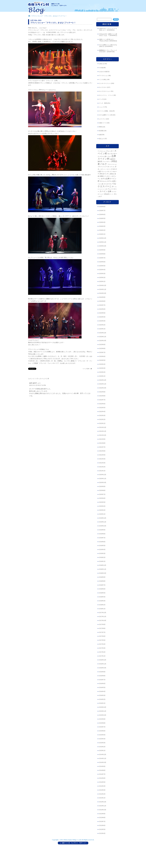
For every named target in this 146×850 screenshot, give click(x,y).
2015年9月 (102, 719)
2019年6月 (102, 541)
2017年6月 (102, 636)
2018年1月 (102, 608)
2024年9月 (102, 297)
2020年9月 (102, 486)
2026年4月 (102, 222)
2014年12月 (102, 754)
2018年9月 (102, 577)
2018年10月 (102, 573)
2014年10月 (102, 762)
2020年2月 (102, 510)
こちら (47, 349)
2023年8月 (102, 348)
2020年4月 (102, 506)
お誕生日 (112, 159)
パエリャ (108, 169)
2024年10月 (102, 293)
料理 (100, 126)
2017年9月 (102, 624)
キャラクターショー (105, 91)
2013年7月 (102, 821)
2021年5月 (102, 455)
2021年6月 (102, 451)
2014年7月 (102, 774)
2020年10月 (102, 482)
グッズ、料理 (103, 103)
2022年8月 (102, 395)
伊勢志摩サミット (108, 194)
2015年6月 (102, 731)
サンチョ (107, 174)
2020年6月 (102, 498)
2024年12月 (102, 285)
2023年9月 (102, 344)
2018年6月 (102, 589)
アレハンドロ (105, 171)
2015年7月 (102, 727)
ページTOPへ (86, 369)
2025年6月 (102, 261)
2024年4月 (102, 317)
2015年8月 (102, 723)
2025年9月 (102, 250)
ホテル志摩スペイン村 (105, 115)
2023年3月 (102, 368)
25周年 (102, 176)
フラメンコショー (112, 164)
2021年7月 (102, 447)
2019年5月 (102, 545)
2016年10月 (102, 667)
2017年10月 (102, 620)
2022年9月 (102, 392)
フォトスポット (107, 161)
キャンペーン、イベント (106, 95)
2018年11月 (102, 569)
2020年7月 (102, 494)
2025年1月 (102, 281)
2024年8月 (102, 301)
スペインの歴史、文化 (105, 111)
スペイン (103, 191)
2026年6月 (102, 214)
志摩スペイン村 (107, 157)
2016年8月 (102, 675)
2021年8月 (102, 443)
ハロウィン (103, 169)
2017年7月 (102, 632)
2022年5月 (102, 407)
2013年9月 (102, 813)
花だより (101, 138)
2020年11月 (102, 478)
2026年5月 (102, 218)
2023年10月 (102, 340)
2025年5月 (102, 265)
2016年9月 (102, 671)
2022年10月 (102, 388)
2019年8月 (102, 533)
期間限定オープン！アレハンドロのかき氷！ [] (108, 51)
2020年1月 (102, 514)
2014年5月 (102, 782)
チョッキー (110, 151)
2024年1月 (102, 328)
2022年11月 (102, 384)
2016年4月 (102, 691)
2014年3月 (102, 790)
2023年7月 (102, 352)
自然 (100, 134)
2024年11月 (102, 289)
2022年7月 (102, 399)
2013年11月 (102, 805)
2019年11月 (102, 522)
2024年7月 (102, 305)
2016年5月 (102, 687)
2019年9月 (102, 529)
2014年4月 (102, 786)
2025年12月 (102, 238)
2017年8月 (102, 628)
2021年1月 (102, 470)
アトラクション (103, 75)
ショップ (101, 107)
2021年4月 (102, 459)
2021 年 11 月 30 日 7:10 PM (37, 385)
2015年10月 (102, 715)
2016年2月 (102, 699)
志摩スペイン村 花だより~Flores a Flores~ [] (108, 40)
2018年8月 (102, 581)
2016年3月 (102, 695)
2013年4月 (102, 833)
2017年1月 (102, 656)
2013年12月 (102, 801)
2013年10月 (102, 809)
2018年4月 (102, 596)
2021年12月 (102, 427)
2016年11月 (102, 664)
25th (101, 174)
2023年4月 (102, 364)
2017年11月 (102, 616)
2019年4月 (102, 549)
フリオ (107, 166)
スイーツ (101, 189)
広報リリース (103, 123)
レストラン (102, 119)
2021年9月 (102, 439)
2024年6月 (102, 309)
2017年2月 (102, 652)
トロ (105, 189)
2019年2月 (102, 557)
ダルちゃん (103, 181)
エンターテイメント (105, 83)
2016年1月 (102, 703)
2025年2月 (102, 277)
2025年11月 (102, 242)
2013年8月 (102, 817)
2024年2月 (102, 325)
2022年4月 (102, 411)
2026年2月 (102, 230)
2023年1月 (102, 376)
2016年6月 (102, 683)
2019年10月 (102, 526)
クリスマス (107, 184)
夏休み (112, 174)
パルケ (103, 164)
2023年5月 (102, 360)
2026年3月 (102, 226)
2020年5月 (102, 502)
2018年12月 (102, 565)
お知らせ (101, 63)
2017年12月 (102, 612)
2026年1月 (102, 234)
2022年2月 (102, 419)
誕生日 (100, 161)
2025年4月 (102, 269)
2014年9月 (102, 766)
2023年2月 (102, 372)
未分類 (101, 130)
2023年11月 (102, 336)
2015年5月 (102, 734)
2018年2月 (102, 604)
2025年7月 (102, 258)
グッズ (101, 99)
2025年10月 (102, 246)
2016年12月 (102, 660)
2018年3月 (102, 600)
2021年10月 (102, 435)
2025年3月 (102, 273)
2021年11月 (102, 431)
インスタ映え (103, 79)
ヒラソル (112, 166)
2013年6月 (102, 825)
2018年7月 (102, 585)
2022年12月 (102, 380)
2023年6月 (102, 356)
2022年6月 (102, 403)
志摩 (109, 191)
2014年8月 (102, 770)
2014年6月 (102, 778)
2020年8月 (102, 490)
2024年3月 (102, 321)
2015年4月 (102, 738)
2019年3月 (102, 553)
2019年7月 (102, 537)
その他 (101, 67)
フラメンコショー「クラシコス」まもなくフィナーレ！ (53, 23)
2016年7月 (102, 679)
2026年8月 (102, 206)
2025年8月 (102, 254)
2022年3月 (102, 415)
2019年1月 (102, 561)
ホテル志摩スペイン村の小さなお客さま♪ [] (108, 45)
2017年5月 (102, 640)
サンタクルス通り (102, 156)
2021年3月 (102, 462)
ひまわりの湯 (103, 71)
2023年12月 (102, 332)
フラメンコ (101, 166)
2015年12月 (102, 707)
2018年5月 (102, 593)
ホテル (109, 181)
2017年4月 (102, 644)
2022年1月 (102, 423)
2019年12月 (102, 518)
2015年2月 (102, 746)
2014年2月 (102, 794)
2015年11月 (102, 711)
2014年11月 (102, 758)
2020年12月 (102, 474)
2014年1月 (102, 798)
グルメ (109, 156)
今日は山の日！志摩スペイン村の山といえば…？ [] (108, 34)
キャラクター (103, 87)
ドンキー (107, 176)
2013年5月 (102, 829)
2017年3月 (102, 648)
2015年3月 (102, 742)
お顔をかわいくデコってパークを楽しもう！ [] (108, 29)
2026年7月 (102, 210)
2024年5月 (102, 313)
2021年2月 (102, 466)
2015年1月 (102, 750)
